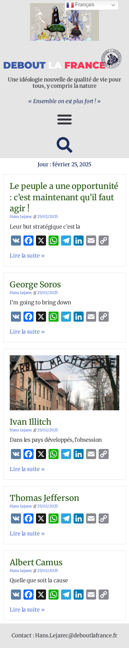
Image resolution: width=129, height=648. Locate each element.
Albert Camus (36, 562)
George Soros (35, 285)
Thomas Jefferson (44, 498)
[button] (64, 119)
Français (84, 4)
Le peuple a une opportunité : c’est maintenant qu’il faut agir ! (64, 197)
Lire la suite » (27, 255)
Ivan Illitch (30, 422)
